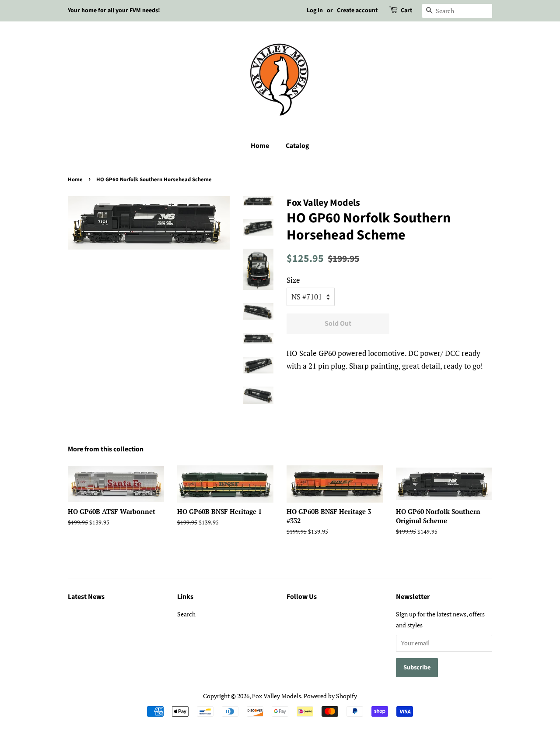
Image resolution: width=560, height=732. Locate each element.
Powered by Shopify (330, 696)
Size (293, 280)
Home (260, 146)
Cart (406, 10)
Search (186, 614)
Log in (315, 10)
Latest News (86, 597)
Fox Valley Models (276, 696)
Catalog (297, 146)
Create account (357, 10)
